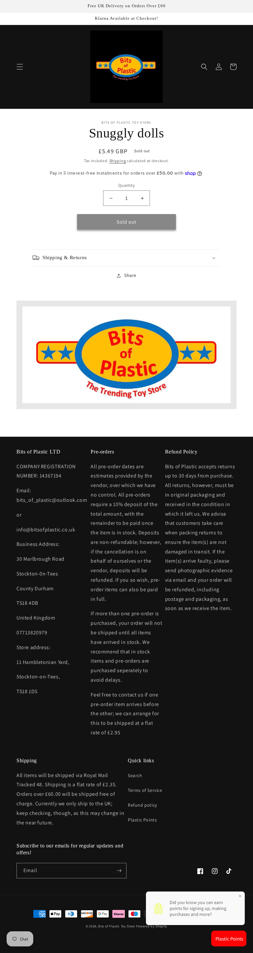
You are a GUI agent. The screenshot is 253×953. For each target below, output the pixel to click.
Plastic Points (142, 820)
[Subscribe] (119, 870)
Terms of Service (145, 790)
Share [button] (130, 275)
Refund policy (142, 805)
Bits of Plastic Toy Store (116, 926)
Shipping (117, 160)
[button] (20, 67)
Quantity (126, 185)
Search (135, 775)
